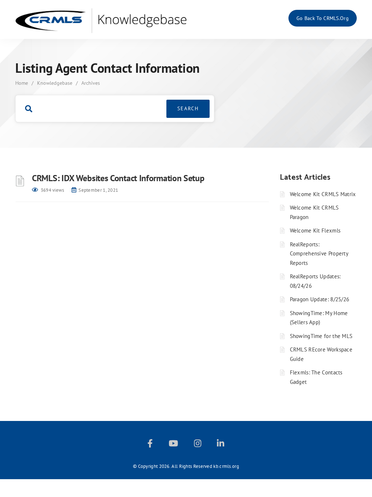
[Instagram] (198, 445)
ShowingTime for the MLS (321, 336)
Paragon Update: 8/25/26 (319, 299)
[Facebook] (150, 445)
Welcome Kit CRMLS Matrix (323, 194)
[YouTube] (173, 445)
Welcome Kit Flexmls (315, 230)
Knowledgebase (54, 83)
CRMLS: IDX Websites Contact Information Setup (118, 178)
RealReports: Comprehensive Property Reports (319, 253)
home (21, 83)
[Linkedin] (220, 445)
